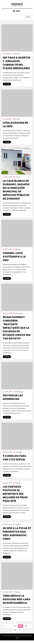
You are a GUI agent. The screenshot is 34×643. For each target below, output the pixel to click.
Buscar (28, 17)
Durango (17, 119)
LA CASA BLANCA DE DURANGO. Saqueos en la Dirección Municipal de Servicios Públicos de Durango (16, 189)
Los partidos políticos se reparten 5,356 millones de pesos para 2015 (15, 494)
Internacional (19, 313)
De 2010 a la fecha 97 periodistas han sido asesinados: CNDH (17, 533)
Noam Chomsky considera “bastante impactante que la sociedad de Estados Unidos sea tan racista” (17, 327)
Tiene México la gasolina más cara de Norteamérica (16, 599)
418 (15, 630)
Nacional (17, 54)
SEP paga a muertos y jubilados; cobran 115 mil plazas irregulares (16, 63)
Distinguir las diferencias (13, 397)
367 (16, 626)
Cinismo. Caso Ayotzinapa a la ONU (14, 256)
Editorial (17, 249)
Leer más (7, 84)
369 (26, 626)
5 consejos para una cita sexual (14, 457)
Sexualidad (18, 452)
